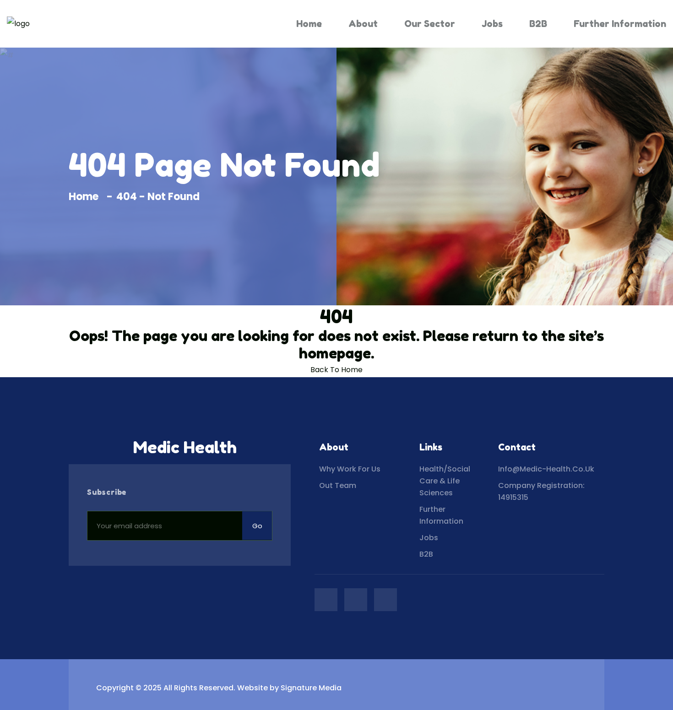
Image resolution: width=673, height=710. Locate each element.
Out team (337, 485)
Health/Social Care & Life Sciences (444, 481)
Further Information (620, 23)
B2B (538, 23)
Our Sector (429, 23)
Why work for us (349, 469)
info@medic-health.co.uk (546, 469)
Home (309, 23)
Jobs (492, 23)
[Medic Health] (18, 24)
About (363, 23)
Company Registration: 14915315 (541, 491)
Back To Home (336, 369)
